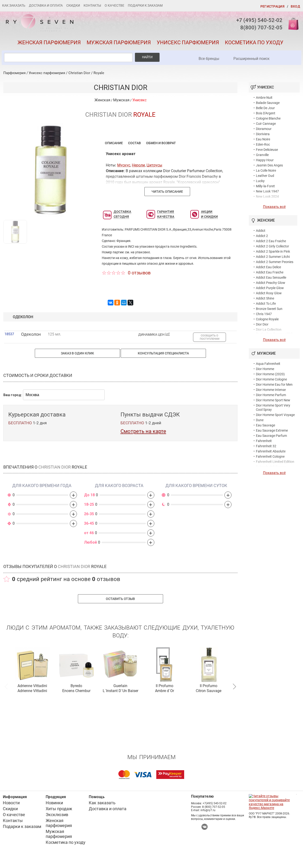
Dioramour (264, 129)
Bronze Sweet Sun (269, 309)
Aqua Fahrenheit (268, 364)
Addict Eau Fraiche (269, 272)
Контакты (92, 5)
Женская (102, 100)
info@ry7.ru (208, 810)
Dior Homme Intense (271, 390)
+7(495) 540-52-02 (215, 803)
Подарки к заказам (145, 5)
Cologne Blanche (268, 118)
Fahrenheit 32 (266, 446)
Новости (11, 802)
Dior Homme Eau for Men (274, 384)
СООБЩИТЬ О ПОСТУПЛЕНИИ (209, 337)
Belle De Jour (265, 108)
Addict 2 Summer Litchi (273, 257)
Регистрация (272, 6)
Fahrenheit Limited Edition (275, 462)
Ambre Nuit (264, 97)
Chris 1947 (264, 314)
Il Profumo (164, 686)
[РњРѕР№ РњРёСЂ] (124, 302)
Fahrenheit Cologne (270, 456)
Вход (295, 6)
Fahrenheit (264, 441)
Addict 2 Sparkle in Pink (273, 251)
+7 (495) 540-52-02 (259, 20)
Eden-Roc (263, 144)
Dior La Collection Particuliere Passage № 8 (274, 332)
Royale (99, 73)
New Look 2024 (267, 196)
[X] (130, 302)
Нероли (138, 165)
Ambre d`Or (164, 691)
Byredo (76, 686)
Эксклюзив (57, 814)
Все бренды (209, 58)
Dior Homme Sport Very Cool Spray (273, 407)
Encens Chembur (76, 691)
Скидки (73, 5)
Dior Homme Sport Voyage (275, 415)
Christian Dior (79, 73)
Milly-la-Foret (265, 186)
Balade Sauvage (268, 103)
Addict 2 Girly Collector (272, 246)
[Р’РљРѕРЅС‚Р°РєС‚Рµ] (110, 302)
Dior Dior (262, 324)
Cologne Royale (267, 319)
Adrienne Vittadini (32, 686)
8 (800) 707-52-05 (213, 807)
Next (234, 686)
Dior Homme (265, 369)
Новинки (54, 802)
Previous (6, 686)
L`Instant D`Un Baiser (120, 691)
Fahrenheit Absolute (270, 451)
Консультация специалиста (163, 353)
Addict (260, 231)
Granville (262, 155)
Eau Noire (263, 139)
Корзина (292, 23)
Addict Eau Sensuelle (271, 277)
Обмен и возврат (161, 143)
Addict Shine (265, 298)
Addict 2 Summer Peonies (274, 262)
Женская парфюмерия (49, 42)
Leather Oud (265, 176)
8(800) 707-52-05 (261, 28)
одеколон (23, 317)
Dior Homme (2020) (270, 374)
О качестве (114, 5)
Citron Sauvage (208, 691)
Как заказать (13, 5)
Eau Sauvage (265, 425)
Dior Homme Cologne (271, 379)
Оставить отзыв (120, 599)
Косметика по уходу (254, 42)
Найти (147, 57)
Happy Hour (265, 160)
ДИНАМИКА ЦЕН (151, 335)
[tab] (113, 143)
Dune (259, 420)
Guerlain (120, 686)
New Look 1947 (267, 191)
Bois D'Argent (265, 113)
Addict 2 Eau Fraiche (271, 241)
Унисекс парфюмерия (188, 42)
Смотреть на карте (143, 431)
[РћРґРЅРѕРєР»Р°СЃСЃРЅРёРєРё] (117, 302)
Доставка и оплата (46, 5)
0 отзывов (139, 273)
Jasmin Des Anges (269, 165)
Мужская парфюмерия (119, 42)
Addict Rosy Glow (269, 293)
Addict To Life (266, 303)
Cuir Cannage (266, 123)
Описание (114, 143)
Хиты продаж (59, 808)
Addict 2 (262, 236)
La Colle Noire (266, 170)
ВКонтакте (204, 827)
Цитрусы (154, 165)
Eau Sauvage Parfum (271, 436)
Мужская (121, 100)
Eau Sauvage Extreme (272, 430)
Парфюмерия (14, 73)
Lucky (260, 181)
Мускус (123, 165)
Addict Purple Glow (270, 288)
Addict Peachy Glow (270, 283)
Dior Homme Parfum (271, 395)
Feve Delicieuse (267, 150)
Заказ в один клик (77, 353)
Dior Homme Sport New (273, 400)
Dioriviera (263, 134)
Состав (134, 143)
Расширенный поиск (251, 58)
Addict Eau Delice (268, 267)
